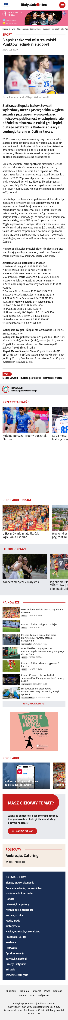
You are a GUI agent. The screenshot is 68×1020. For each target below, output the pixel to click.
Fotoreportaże (15, 549)
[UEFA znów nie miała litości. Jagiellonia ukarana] (26, 518)
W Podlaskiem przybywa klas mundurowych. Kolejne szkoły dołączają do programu (42, 651)
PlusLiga (24, 378)
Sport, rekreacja (15, 953)
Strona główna (9, 29)
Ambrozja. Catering (22, 856)
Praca (47, 991)
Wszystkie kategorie (17, 974)
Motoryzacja (13, 926)
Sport (32, 29)
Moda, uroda (13, 920)
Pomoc (22, 995)
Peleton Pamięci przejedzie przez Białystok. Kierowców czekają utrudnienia (38, 638)
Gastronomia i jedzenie (19, 893)
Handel (10, 898)
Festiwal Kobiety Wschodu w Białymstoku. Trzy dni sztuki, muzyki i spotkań (41, 691)
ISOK (32, 995)
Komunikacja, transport (19, 909)
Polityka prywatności (24, 1003)
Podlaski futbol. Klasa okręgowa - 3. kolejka (40, 665)
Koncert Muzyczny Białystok (21, 582)
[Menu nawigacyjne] (62, 5)
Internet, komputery (17, 904)
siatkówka (36, 378)
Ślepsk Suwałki (10, 378)
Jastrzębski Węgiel (52, 378)
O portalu (11, 991)
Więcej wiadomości (32, 704)
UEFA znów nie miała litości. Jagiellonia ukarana (21, 535)
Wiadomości (22, 29)
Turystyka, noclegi (16, 958)
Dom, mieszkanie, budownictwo (24, 888)
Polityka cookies (46, 1003)
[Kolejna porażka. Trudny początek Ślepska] (26, 420)
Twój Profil (43, 995)
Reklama (11, 942)
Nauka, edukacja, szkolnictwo (23, 931)
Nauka (24, 657)
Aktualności (26, 644)
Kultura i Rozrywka (28, 698)
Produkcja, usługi (16, 936)
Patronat (36, 991)
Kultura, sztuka (14, 915)
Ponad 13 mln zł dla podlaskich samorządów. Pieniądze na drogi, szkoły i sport (42, 678)
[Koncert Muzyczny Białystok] (25, 566)
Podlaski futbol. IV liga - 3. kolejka (39, 624)
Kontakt (57, 991)
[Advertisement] (34, 469)
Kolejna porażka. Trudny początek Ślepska (24, 437)
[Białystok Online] (34, 5)
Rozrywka (11, 947)
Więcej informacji (16, 861)
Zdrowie (10, 969)
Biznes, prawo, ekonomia (20, 882)
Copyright (13, 1006)
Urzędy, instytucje (16, 964)
